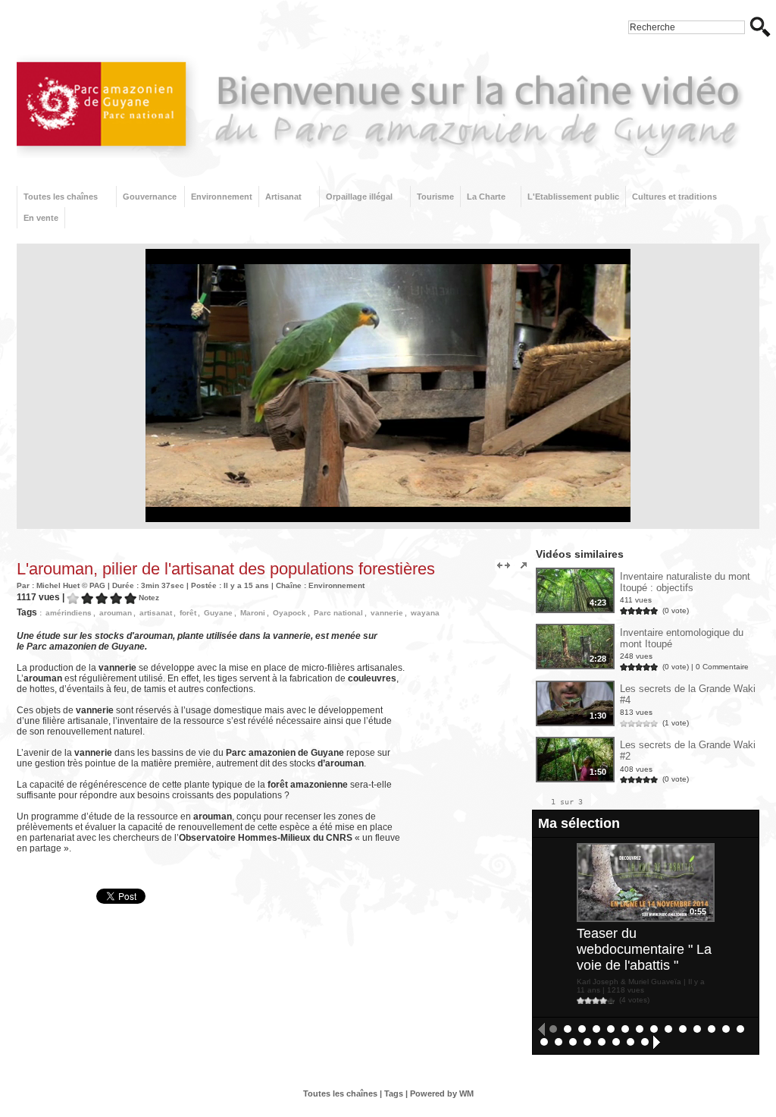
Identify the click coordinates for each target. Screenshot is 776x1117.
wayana (425, 613)
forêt (188, 613)
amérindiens (68, 613)
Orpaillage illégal (359, 196)
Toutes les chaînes (60, 196)
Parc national (338, 613)
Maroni (252, 613)
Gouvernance (150, 196)
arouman (115, 613)
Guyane (218, 613)
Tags (393, 1093)
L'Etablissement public (573, 196)
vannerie (387, 613)
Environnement (221, 196)
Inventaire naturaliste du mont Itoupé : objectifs (685, 582)
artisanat (155, 613)
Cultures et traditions (674, 196)
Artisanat (283, 196)
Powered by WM (442, 1093)
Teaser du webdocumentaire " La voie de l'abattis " (644, 949)
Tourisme (435, 196)
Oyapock (289, 613)
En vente (40, 217)
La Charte (486, 196)
